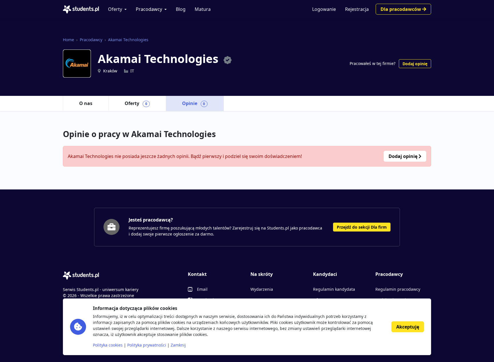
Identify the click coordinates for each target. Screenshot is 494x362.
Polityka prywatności (146, 345)
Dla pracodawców (401, 9)
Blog (181, 9)
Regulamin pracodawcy (397, 289)
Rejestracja (357, 9)
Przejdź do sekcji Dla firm (362, 227)
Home (68, 39)
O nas (85, 103)
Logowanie (324, 9)
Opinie (193, 103)
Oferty (115, 9)
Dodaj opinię (415, 63)
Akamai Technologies (128, 39)
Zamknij (178, 345)
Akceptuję (407, 327)
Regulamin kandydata (334, 289)
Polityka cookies (108, 345)
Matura (203, 9)
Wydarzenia (261, 289)
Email (202, 289)
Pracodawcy (149, 9)
